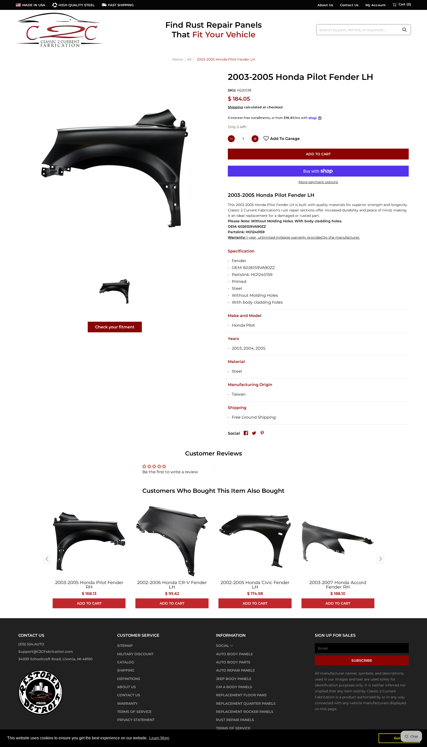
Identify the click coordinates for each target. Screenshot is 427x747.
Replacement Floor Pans (241, 695)
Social (222, 645)
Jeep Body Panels (233, 679)
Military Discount (135, 654)
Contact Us (349, 5)
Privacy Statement (135, 720)
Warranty (127, 703)
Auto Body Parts (233, 662)
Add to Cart (318, 154)
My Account (375, 5)
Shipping (235, 107)
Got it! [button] (399, 738)
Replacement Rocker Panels (244, 711)
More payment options (318, 182)
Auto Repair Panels (235, 670)
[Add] (255, 138)
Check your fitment (114, 327)
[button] (402, 4)
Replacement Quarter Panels (246, 703)
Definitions (128, 679)
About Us (325, 5)
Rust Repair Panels (235, 720)
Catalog (125, 662)
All (189, 59)
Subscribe (361, 660)
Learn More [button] (159, 738)
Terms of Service (134, 711)
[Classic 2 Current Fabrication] (60, 29)
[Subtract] (231, 138)
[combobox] (363, 29)
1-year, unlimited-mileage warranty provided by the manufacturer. (294, 237)
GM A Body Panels (234, 687)
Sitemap (125, 645)
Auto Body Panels (234, 654)
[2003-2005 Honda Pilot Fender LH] (114, 291)
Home (177, 59)
